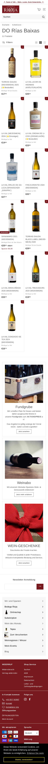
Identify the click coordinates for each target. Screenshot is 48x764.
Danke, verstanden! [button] (24, 760)
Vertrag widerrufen (9, 673)
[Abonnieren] (40, 587)
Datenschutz (29, 680)
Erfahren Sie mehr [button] (35, 753)
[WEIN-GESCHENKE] (24, 523)
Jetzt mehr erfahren (24, 494)
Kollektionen (16, 25)
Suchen (27, 669)
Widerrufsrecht (8, 669)
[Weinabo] (24, 460)
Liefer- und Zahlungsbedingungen (33, 685)
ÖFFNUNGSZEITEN (10, 715)
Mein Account (7, 719)
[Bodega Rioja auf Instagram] (25, 699)
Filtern (9, 42)
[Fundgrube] (24, 384)
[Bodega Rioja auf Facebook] (29, 699)
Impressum (28, 677)
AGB (26, 673)
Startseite (5, 25)
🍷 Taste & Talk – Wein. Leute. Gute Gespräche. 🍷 (23, 2)
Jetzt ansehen (24, 431)
